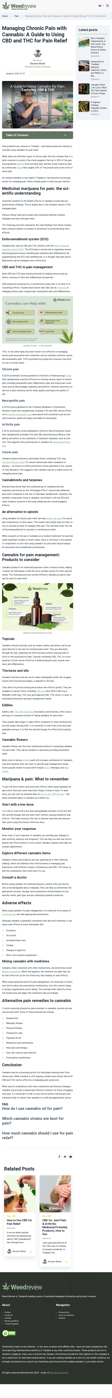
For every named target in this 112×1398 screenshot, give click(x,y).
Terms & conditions (66, 1315)
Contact (8, 1312)
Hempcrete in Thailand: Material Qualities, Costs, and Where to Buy (99, 68)
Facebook (9, 1315)
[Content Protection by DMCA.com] (9, 1333)
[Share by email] (70, 1156)
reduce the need (54, 518)
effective (61, 287)
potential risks (9, 914)
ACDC (47, 767)
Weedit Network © (59, 1372)
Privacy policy (63, 1312)
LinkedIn (8, 1318)
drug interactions (12, 971)
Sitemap (61, 1318)
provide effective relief (13, 462)
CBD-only (40, 691)
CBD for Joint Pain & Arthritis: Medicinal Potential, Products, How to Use (55, 1227)
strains (26, 760)
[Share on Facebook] (59, 1156)
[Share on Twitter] (65, 1156)
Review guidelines (12, 1321)
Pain (16, 16)
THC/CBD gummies (23, 712)
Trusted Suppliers (12, 1324)
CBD (14, 1216)
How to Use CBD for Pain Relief (19, 1222)
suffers (20, 164)
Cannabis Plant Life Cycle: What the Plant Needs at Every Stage (99, 89)
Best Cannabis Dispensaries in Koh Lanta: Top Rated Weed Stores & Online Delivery (98, 45)
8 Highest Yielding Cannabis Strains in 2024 (99, 106)
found (19, 167)
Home (5, 16)
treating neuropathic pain (20, 414)
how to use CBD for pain (52, 794)
